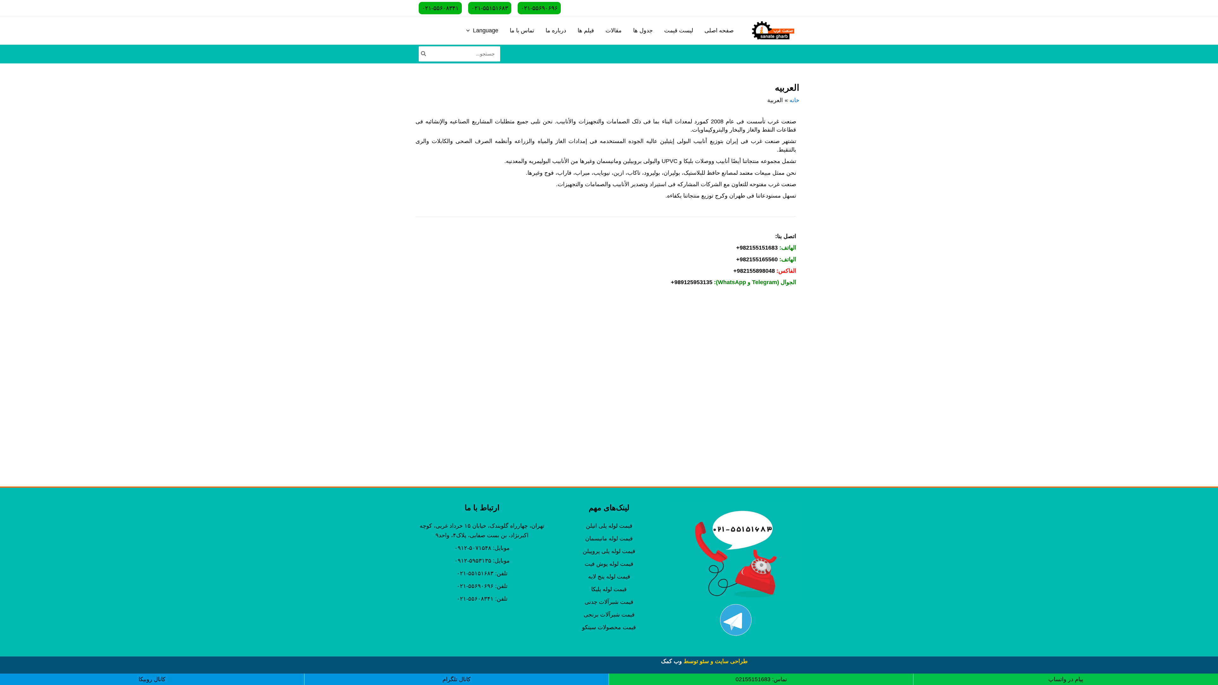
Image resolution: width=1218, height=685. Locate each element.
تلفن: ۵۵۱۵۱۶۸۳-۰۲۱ (482, 573)
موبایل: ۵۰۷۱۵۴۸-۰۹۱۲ (482, 548)
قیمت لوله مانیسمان (609, 538)
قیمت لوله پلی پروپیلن (609, 551)
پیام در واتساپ (1065, 679)
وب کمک (671, 661)
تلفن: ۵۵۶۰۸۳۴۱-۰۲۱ (482, 599)
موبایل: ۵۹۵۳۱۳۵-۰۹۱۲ (482, 561)
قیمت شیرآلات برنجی (609, 614)
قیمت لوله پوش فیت (609, 564)
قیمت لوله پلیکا (609, 589)
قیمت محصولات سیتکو (609, 627)
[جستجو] (423, 54)
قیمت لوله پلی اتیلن (609, 526)
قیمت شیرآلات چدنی (609, 602)
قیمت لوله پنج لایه (609, 576)
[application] (469, 30)
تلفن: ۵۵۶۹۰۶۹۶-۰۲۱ (482, 586)
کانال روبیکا (152, 679)
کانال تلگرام (456, 679)
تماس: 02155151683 (761, 679)
